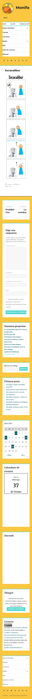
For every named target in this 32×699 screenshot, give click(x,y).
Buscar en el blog (10, 366)
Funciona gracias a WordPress (18, 695)
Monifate (5, 695)
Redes (4, 41)
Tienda (5, 32)
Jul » (23, 455)
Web (7, 290)
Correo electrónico (14, 281)
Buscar (23, 369)
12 (26, 437)
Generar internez (16, 609)
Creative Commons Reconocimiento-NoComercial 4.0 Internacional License (15, 635)
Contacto (6, 37)
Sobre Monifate (8, 28)
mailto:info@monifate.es (13, 647)
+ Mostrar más (9, 354)
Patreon (5, 54)
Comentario (11, 246)
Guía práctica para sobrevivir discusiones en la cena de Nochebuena (16, 392)
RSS (3, 45)
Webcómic (8, 186)
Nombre (9, 273)
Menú (5, 17)
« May (9, 455)
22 (13, 446)
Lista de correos (8, 50)
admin (9, 184)
